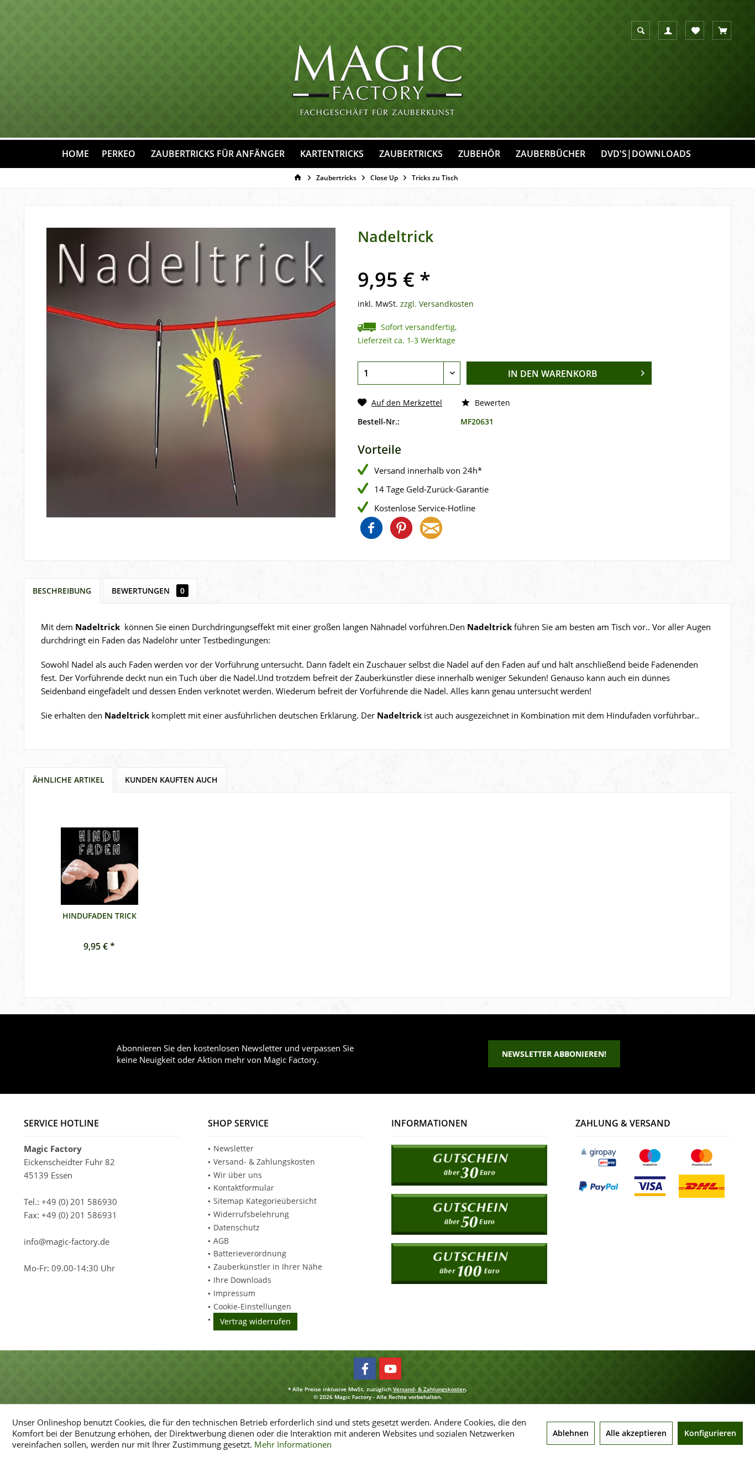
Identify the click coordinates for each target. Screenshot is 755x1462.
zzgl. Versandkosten (437, 303)
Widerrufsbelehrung (251, 1214)
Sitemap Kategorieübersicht (265, 1201)
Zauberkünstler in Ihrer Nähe (267, 1266)
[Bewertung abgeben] (505, 263)
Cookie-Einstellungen (252, 1306)
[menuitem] (721, 30)
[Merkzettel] (695, 31)
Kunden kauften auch (171, 779)
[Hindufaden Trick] (99, 866)
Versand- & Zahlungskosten (264, 1161)
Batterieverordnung (249, 1253)
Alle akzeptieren (636, 1433)
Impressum (234, 1293)
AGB (221, 1240)
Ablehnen (571, 1433)
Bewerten (491, 402)
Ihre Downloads (242, 1280)
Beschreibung (62, 590)
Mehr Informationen (293, 1444)
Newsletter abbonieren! (554, 1054)
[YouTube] (390, 1369)
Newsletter (233, 1148)
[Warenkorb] (723, 31)
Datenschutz (236, 1227)
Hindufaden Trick (99, 915)
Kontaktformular (243, 1187)
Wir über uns (237, 1175)
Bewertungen (148, 590)
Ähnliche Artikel (68, 779)
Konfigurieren (710, 1433)
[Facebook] (365, 1369)
